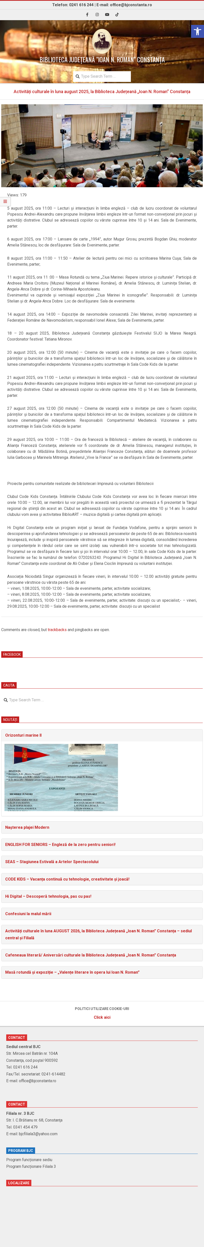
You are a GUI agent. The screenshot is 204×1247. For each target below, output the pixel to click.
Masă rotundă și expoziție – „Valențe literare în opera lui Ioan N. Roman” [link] (72, 972)
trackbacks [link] (57, 629)
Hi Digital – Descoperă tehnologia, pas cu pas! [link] (48, 896)
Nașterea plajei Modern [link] (27, 827)
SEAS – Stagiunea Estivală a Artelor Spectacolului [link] (52, 861)
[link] (197, 31)
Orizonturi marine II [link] (23, 735)
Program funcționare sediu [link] (29, 1159)
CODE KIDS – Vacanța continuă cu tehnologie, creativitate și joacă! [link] (67, 879)
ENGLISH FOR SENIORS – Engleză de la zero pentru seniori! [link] (60, 844)
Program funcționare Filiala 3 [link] (31, 1166)
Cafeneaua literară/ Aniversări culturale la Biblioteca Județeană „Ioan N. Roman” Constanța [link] (90, 955)
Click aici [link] (102, 1017)
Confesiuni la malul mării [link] (28, 913)
